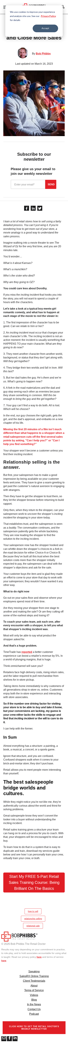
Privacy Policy (48, 16)
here (39, 957)
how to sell (33, 911)
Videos (34, 995)
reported (26, 652)
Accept (45, 28)
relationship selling (33, 918)
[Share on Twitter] (39, 208)
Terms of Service (34, 990)
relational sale (33, 926)
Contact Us (34, 1009)
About (34, 985)
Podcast (34, 1013)
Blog (34, 999)
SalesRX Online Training (34, 976)
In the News (34, 1004)
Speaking (34, 971)
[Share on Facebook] (27, 208)
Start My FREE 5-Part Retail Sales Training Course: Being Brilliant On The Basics (34, 882)
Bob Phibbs (43, 53)
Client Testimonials (34, 980)
